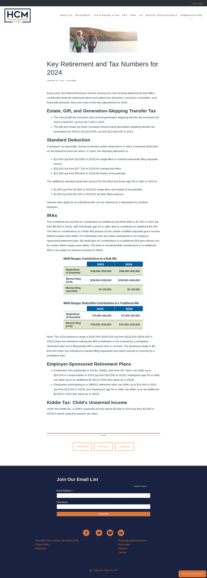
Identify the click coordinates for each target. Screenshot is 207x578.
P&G (124, 15)
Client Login (124, 544)
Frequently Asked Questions (132, 540)
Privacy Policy (42, 544)
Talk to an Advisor (192, 574)
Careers (122, 552)
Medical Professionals (161, 15)
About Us (66, 15)
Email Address (65, 491)
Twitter (103, 447)
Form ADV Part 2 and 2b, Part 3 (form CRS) (57, 540)
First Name (62, 502)
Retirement (83, 15)
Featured (71, 80)
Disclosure (40, 548)
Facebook (83, 447)
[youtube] (110, 532)
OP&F (133, 15)
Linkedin (124, 447)
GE (141, 15)
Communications (191, 15)
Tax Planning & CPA (106, 15)
